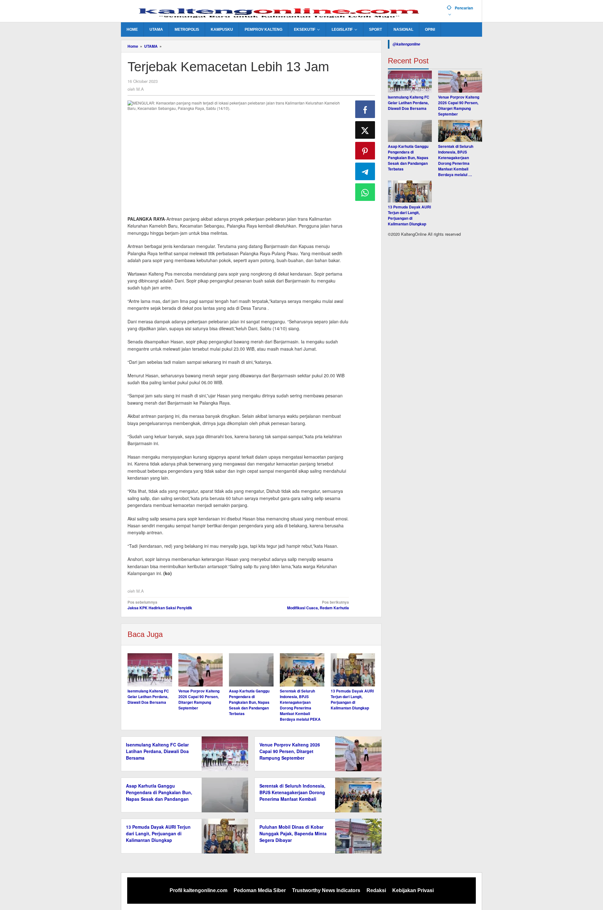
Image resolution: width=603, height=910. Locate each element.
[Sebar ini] (365, 109)
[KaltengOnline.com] (281, 11)
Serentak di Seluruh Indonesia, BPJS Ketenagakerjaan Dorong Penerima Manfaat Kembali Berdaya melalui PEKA (300, 705)
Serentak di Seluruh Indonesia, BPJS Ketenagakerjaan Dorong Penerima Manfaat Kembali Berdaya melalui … (455, 160)
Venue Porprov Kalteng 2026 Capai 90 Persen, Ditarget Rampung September (199, 699)
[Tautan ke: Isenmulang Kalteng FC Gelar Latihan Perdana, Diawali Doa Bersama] (410, 82)
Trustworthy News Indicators (326, 890)
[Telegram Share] (365, 171)
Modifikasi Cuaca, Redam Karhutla (318, 605)
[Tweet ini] (365, 130)
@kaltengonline (406, 44)
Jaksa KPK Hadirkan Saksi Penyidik (160, 605)
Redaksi (376, 890)
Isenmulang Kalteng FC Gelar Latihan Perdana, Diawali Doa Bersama (148, 696)
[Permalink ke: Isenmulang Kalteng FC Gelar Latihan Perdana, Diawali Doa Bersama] (150, 670)
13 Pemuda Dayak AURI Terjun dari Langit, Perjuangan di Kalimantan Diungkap (352, 699)
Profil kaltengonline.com (198, 890)
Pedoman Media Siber (260, 890)
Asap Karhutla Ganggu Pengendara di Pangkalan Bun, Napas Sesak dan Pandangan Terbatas (249, 702)
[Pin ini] (365, 150)
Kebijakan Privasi (413, 890)
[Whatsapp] (365, 192)
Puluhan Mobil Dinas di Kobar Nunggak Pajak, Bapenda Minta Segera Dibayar (293, 833)
